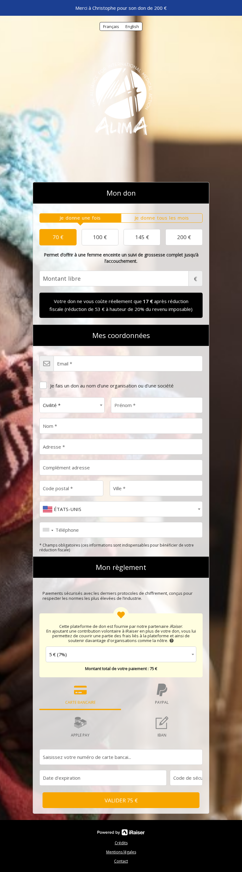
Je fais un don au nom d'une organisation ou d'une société (112, 385)
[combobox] (72, 405)
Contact (121, 861)
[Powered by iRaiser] (121, 832)
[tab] (80, 218)
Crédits (121, 843)
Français (111, 26)
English (132, 26)
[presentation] (80, 218)
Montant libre (195, 279)
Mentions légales (121, 852)
